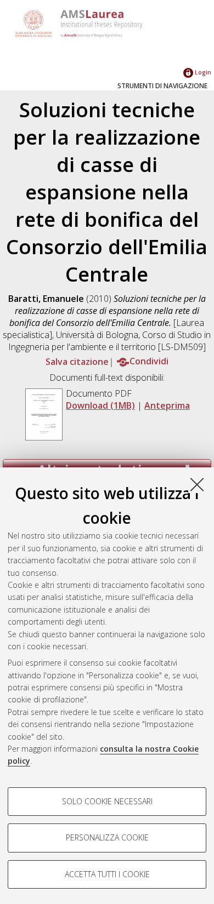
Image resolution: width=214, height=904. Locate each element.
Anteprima (167, 405)
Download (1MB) (100, 405)
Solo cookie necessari (107, 801)
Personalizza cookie (107, 837)
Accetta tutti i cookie (107, 874)
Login (202, 72)
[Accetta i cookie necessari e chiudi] (197, 484)
